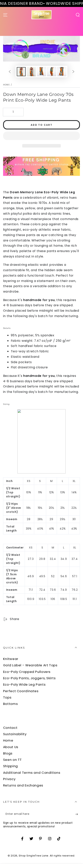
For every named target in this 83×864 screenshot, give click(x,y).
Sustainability (15, 734)
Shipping (10, 766)
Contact (10, 727)
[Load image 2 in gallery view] (31, 71)
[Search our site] (77, 14)
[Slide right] (73, 71)
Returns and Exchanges (23, 785)
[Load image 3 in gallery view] (41, 71)
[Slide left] (9, 71)
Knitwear (10, 658)
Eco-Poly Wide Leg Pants (24, 684)
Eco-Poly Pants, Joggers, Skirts (29, 678)
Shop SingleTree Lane (33, 855)
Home (6, 84)
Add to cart (41, 125)
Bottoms (10, 703)
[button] (41, 136)
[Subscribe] (77, 814)
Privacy (9, 779)
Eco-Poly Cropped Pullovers (27, 671)
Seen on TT (12, 759)
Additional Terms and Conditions (31, 772)
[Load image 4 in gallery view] (51, 71)
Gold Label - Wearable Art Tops (30, 665)
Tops (7, 697)
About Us (10, 747)
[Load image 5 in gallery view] (61, 71)
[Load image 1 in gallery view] (21, 71)
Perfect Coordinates (21, 691)
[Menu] (5, 14)
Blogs (8, 753)
